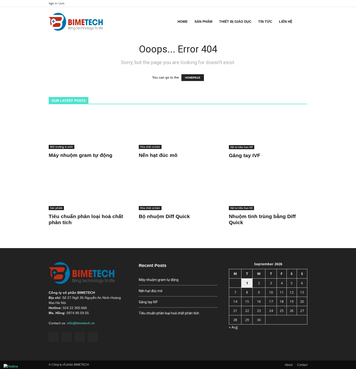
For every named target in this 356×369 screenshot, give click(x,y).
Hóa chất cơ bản (150, 146)
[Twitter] (295, 3)
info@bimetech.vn (81, 323)
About (289, 365)
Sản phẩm (203, 21)
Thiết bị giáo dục (235, 21)
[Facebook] (279, 3)
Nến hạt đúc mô (158, 155)
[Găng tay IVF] (268, 130)
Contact (302, 365)
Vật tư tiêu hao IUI (241, 208)
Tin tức (265, 21)
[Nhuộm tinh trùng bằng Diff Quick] (268, 190)
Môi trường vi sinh (61, 146)
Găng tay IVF (244, 155)
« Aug (233, 327)
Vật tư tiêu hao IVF (241, 147)
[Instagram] (287, 3)
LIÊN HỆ (285, 21)
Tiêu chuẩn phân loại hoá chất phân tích (169, 313)
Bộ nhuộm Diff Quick (164, 216)
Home (183, 21)
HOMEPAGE (192, 77)
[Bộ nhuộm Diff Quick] (178, 190)
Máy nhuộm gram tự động (80, 155)
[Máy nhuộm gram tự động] (88, 130)
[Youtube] (303, 3)
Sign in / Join (56, 3)
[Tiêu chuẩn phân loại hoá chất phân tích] (88, 190)
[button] (301, 21)
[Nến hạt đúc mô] (178, 130)
